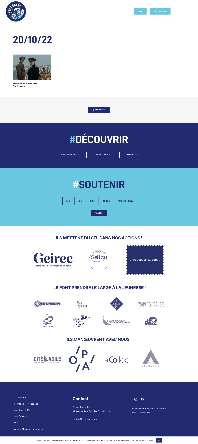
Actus (15, 422)
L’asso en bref (19, 397)
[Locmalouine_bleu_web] (116, 304)
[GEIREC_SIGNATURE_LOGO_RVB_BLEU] (53, 260)
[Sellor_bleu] (99, 260)
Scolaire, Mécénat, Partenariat (28, 428)
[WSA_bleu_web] (151, 321)
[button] (191, 11)
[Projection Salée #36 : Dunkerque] (32, 67)
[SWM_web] (47, 321)
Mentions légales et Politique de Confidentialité (149, 408)
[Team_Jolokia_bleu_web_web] (116, 320)
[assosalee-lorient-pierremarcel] (16, 11)
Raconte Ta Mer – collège (25, 403)
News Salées (19, 416)
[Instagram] (182, 11)
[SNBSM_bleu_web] (82, 321)
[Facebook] (176, 11)
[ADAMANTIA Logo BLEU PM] (151, 359)
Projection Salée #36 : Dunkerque (25, 85)
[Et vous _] (144, 260)
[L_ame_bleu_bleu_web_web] (47, 304)
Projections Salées (22, 410)
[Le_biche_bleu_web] (82, 304)
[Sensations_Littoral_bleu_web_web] (151, 304)
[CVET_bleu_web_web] (47, 359)
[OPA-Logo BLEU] (82, 359)
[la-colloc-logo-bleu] (116, 359)
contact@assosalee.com (85, 419)
